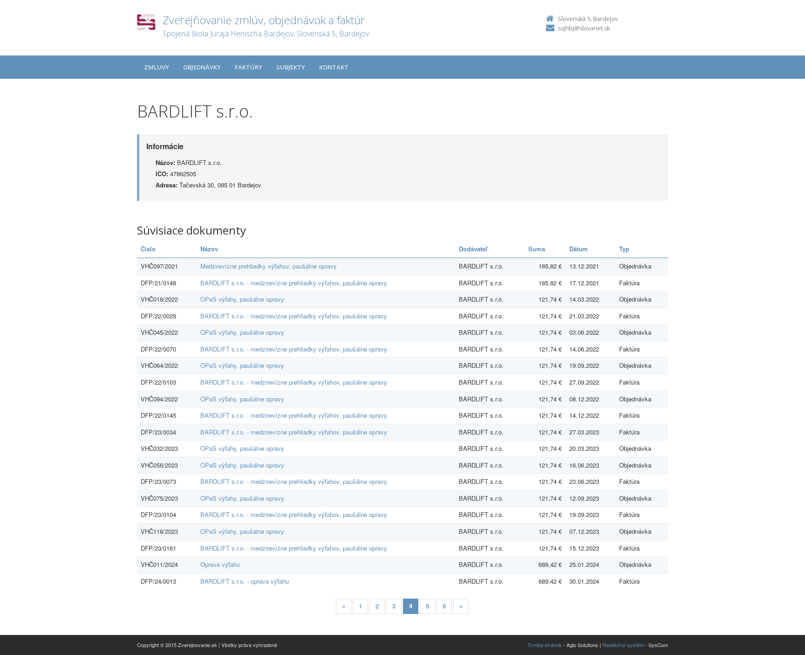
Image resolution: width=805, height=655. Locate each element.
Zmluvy (156, 67)
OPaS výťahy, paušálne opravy (242, 299)
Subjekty (290, 67)
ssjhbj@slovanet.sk (584, 28)
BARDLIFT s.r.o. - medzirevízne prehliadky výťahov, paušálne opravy (293, 282)
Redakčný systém (623, 644)
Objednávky (202, 67)
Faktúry (248, 67)
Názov (209, 248)
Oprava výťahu (220, 564)
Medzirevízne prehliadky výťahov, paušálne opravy (268, 266)
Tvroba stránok (544, 644)
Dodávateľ (473, 248)
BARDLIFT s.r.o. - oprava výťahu (244, 581)
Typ (624, 248)
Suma (536, 248)
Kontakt (333, 67)
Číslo (148, 248)
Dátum (578, 248)
